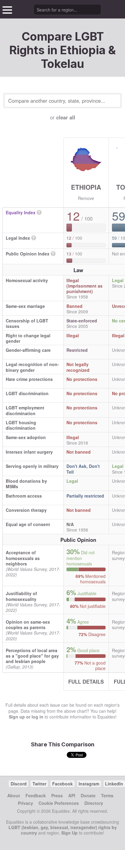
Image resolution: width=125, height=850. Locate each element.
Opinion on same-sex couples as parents (28, 624)
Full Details (86, 681)
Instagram (89, 784)
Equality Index (20, 212)
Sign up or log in (26, 717)
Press (57, 795)
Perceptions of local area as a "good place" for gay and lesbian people (32, 655)
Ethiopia (86, 187)
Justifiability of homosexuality (21, 596)
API (71, 795)
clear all (65, 117)
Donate (88, 795)
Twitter (39, 784)
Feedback (35, 795)
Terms (107, 795)
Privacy (25, 803)
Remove (86, 198)
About (13, 795)
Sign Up (69, 833)
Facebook (62, 784)
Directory (93, 803)
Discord (19, 784)
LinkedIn (114, 784)
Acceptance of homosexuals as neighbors (23, 557)
